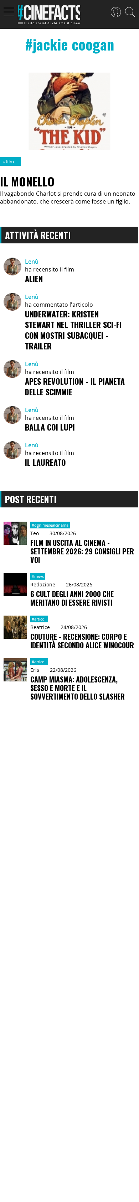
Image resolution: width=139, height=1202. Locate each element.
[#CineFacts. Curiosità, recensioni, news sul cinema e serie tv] (49, 17)
